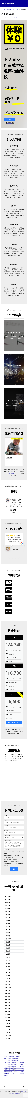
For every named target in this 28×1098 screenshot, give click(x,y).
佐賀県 (8, 1020)
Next (24, 546)
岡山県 (8, 996)
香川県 (8, 1008)
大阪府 (8, 978)
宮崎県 (8, 1032)
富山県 (8, 945)
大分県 (8, 1029)
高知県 (8, 1014)
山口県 (8, 1002)
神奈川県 (8, 939)
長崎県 (8, 1023)
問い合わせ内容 (8, 840)
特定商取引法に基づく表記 (17, 1093)
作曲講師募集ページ (12, 473)
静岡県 (8, 963)
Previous (3, 546)
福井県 (8, 951)
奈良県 (8, 984)
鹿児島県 (8, 1036)
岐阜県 (8, 960)
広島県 (8, 999)
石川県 (8, 948)
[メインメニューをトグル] (25, 3)
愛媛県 (8, 1011)
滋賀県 (8, 972)
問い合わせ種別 (8, 835)
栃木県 (8, 923)
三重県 (8, 969)
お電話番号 (7, 825)
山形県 (8, 914)
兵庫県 (8, 981)
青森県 (8, 902)
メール (6, 820)
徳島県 (8, 1005)
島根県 (8, 993)
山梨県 (8, 954)
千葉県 (8, 933)
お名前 (6, 815)
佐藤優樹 (9, 458)
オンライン (9, 896)
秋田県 (8, 911)
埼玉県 (8, 930)
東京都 (8, 936)
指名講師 (6, 830)
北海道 (8, 899)
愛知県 (8, 966)
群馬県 (8, 927)
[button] (6, 506)
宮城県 (8, 908)
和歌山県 (8, 987)
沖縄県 (8, 1039)
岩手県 (8, 905)
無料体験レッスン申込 (14, 722)
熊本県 (8, 1026)
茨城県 (8, 920)
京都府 (8, 975)
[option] (14, 451)
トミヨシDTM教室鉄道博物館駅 (12, 1056)
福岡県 (8, 1017)
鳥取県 (8, 990)
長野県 (8, 957)
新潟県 (8, 942)
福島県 (8, 917)
